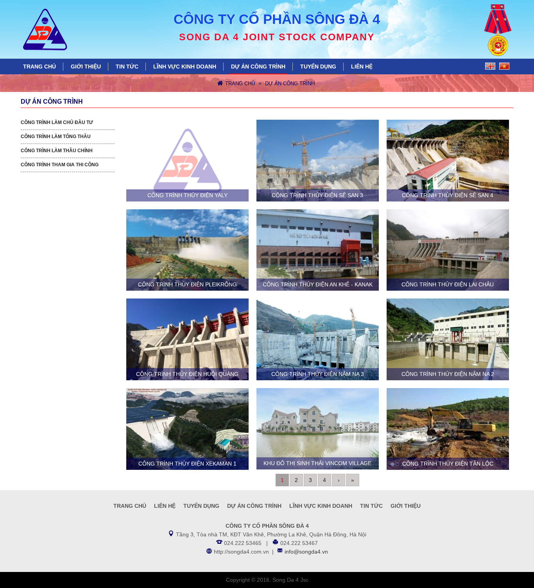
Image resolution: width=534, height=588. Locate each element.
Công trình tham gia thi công (60, 164)
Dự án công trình (258, 66)
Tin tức (127, 66)
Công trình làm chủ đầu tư (57, 122)
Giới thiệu (86, 66)
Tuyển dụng (318, 66)
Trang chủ (39, 66)
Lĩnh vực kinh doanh (184, 66)
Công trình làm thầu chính (57, 150)
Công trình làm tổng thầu (56, 136)
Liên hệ (362, 66)
